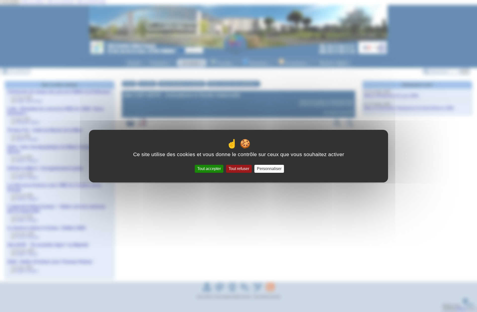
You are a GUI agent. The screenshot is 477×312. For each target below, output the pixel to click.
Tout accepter (209, 169)
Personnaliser (269, 169)
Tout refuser (239, 169)
